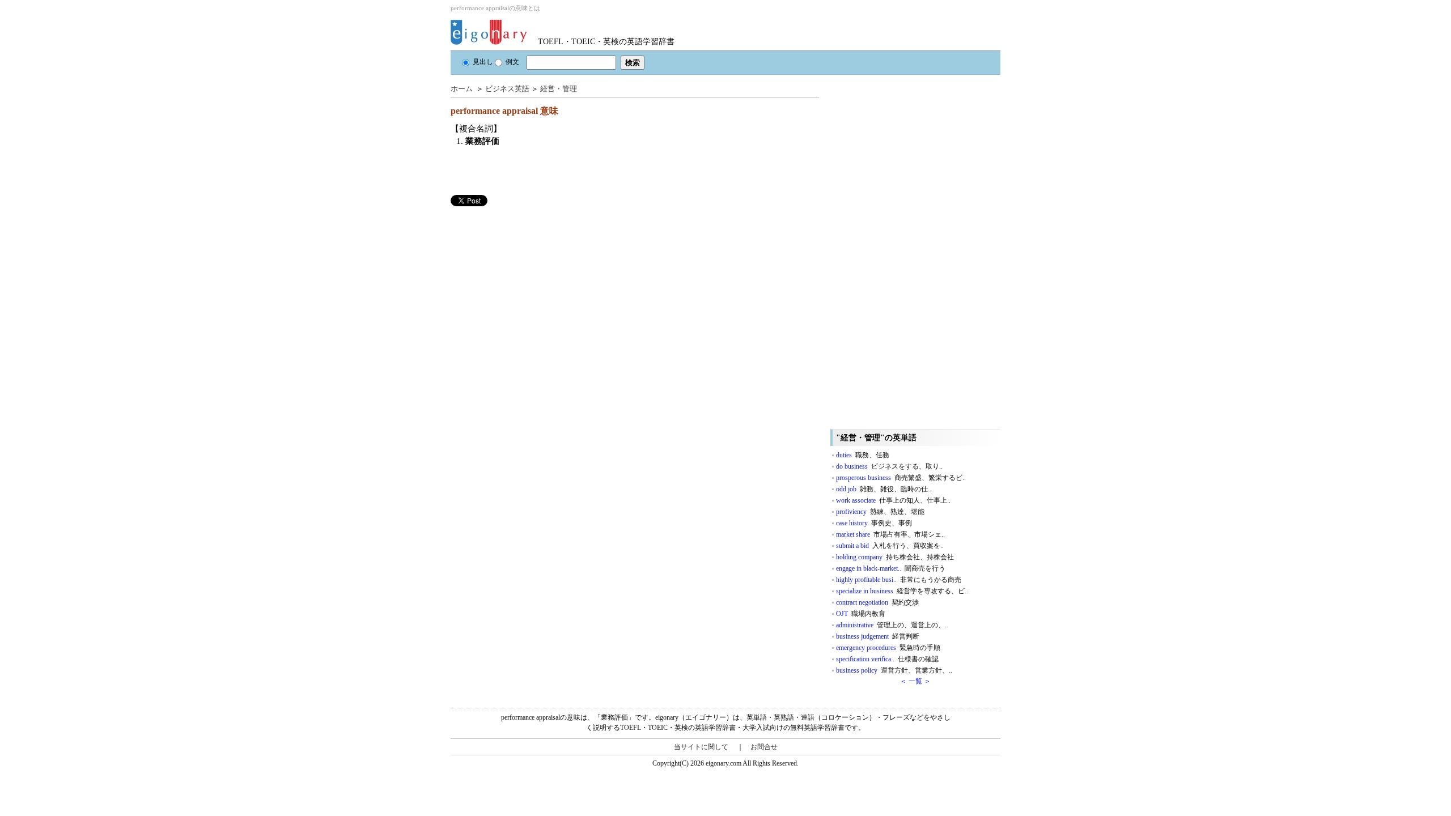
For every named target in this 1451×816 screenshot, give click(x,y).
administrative (892, 625)
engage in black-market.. (890, 568)
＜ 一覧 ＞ (915, 681)
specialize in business (902, 591)
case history (874, 523)
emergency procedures (888, 648)
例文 (512, 62)
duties (862, 455)
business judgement (877, 636)
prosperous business (901, 478)
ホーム (462, 88)
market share (890, 534)
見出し (483, 62)
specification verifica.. (887, 659)
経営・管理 (558, 88)
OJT (860, 614)
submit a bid (890, 546)
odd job (883, 489)
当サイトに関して (701, 747)
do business (889, 466)
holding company (895, 557)
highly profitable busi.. (898, 580)
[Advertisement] (536, 285)
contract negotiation (877, 602)
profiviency (880, 512)
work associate (893, 500)
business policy (894, 670)
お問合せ (764, 747)
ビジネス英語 (507, 88)
